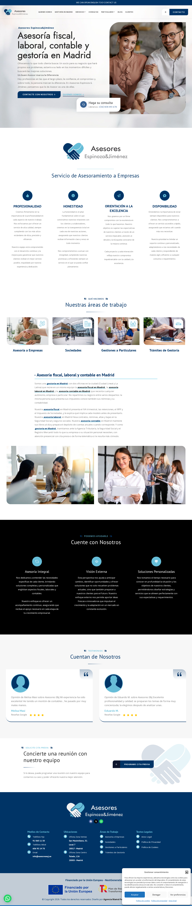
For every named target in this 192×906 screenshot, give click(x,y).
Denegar (156, 894)
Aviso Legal (146, 836)
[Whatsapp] (101, 821)
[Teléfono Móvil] (29, 844)
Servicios (79, 12)
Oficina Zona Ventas (78, 836)
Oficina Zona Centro (78, 852)
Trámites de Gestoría (164, 350)
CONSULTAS (93, 12)
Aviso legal (173, 901)
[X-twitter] (96, 821)
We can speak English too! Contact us (96, 2)
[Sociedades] (101, 841)
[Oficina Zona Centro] (65, 852)
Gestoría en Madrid (64, 12)
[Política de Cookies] (137, 846)
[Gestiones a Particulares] (101, 846)
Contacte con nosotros (38, 94)
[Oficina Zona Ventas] (65, 836)
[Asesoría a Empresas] (101, 836)
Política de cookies (143, 901)
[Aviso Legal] (137, 836)
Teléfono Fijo (38, 836)
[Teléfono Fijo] (29, 836)
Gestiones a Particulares (118, 350)
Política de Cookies (149, 847)
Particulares (107, 12)
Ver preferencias (178, 894)
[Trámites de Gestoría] (101, 852)
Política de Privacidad (151, 842)
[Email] (29, 852)
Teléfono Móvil (39, 844)
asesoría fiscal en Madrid (91, 387)
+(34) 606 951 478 (108, 107)
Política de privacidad (159, 901)
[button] (186, 872)
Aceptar (134, 894)
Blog (120, 12)
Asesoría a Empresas (28, 350)
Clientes (129, 12)
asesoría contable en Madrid (74, 391)
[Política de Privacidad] (137, 841)
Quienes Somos (45, 12)
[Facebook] (91, 821)
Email (35, 852)
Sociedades (73, 350)
